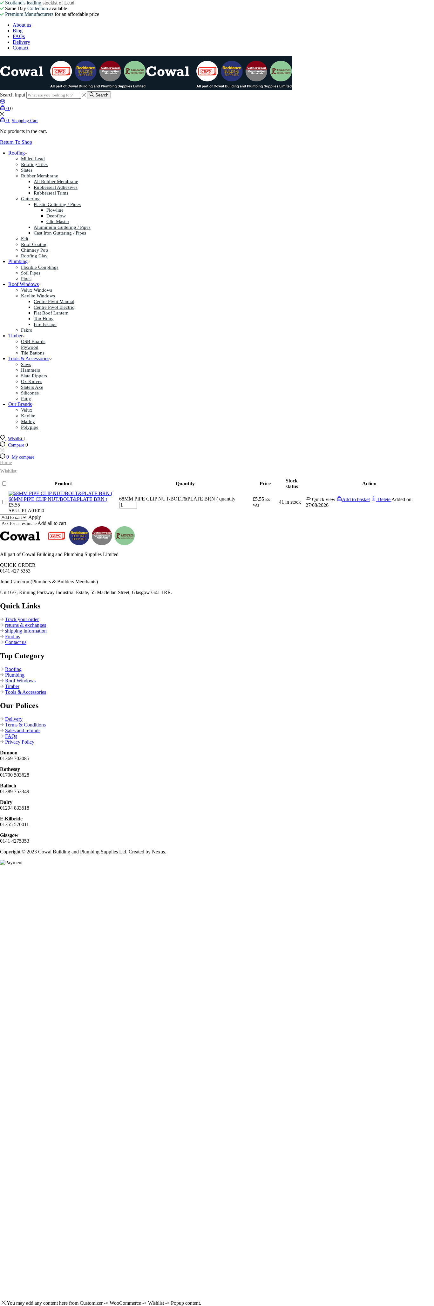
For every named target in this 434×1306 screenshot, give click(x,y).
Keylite (28, 415)
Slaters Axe (32, 387)
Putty (26, 398)
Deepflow (56, 215)
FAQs (11, 736)
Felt (24, 238)
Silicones (30, 392)
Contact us (15, 642)
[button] (353, 499)
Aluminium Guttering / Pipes (62, 227)
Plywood (29, 347)
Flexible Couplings (39, 267)
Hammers (30, 370)
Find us (12, 636)
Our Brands (20, 404)
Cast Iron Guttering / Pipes (60, 232)
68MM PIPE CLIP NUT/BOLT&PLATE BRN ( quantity (177, 498)
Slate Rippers (34, 375)
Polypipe (29, 427)
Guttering (30, 198)
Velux (26, 410)
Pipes (26, 278)
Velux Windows (36, 290)
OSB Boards (33, 341)
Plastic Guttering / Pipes (57, 204)
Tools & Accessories (28, 358)
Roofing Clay (34, 255)
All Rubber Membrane (56, 181)
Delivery (14, 719)
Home (6, 462)
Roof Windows (23, 284)
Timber (15, 335)
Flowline (55, 210)
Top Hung (44, 318)
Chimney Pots (35, 250)
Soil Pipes (30, 272)
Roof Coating (34, 244)
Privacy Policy (19, 742)
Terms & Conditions (25, 724)
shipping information (26, 630)
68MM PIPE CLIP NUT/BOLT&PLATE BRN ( (58, 499)
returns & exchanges (25, 625)
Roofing (16, 153)
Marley (28, 421)
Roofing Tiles (34, 164)
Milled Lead (33, 158)
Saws (26, 364)
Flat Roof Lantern (51, 312)
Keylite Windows (38, 295)
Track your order (22, 619)
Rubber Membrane (39, 175)
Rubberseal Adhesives (56, 187)
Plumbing (18, 261)
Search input (12, 94)
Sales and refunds (22, 730)
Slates (26, 170)
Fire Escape (45, 324)
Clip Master (57, 221)
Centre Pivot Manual (54, 301)
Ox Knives (31, 381)
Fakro (26, 330)
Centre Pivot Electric (54, 307)
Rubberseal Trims (51, 193)
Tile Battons (32, 352)
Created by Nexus (147, 851)
